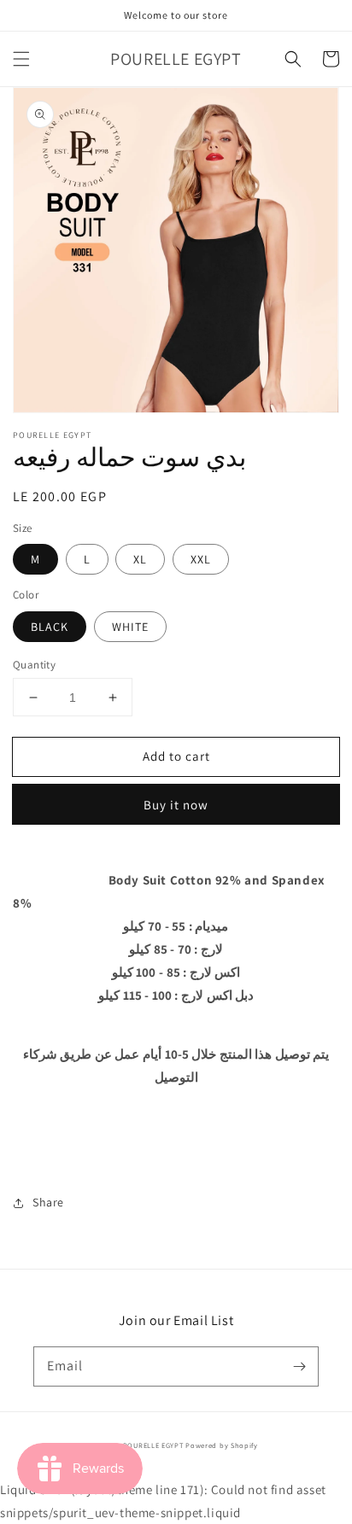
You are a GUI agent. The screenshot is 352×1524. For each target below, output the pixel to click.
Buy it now (176, 805)
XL (140, 559)
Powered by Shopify (221, 1445)
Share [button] (48, 1202)
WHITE (130, 626)
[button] (21, 59)
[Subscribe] (299, 1366)
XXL (201, 559)
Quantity (34, 664)
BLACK (49, 626)
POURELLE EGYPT (153, 1445)
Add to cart (176, 756)
